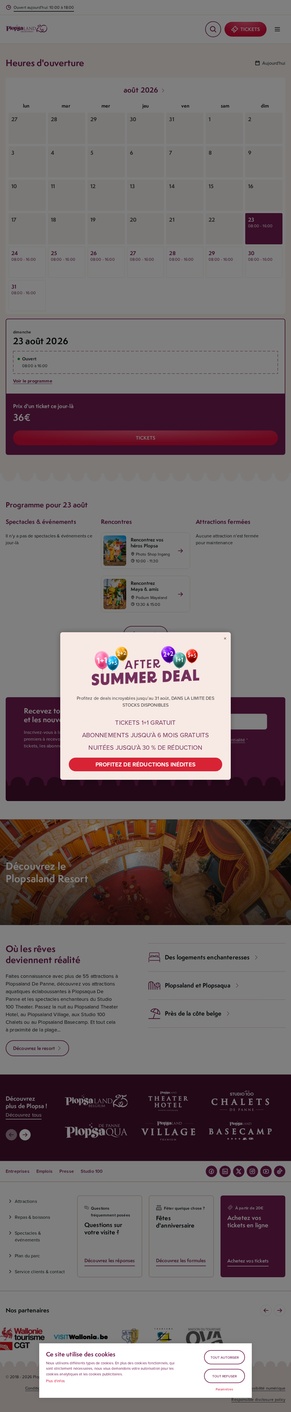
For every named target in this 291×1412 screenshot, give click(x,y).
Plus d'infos (55, 1380)
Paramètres (225, 1389)
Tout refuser (224, 1376)
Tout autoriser (225, 1357)
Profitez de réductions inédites (145, 764)
